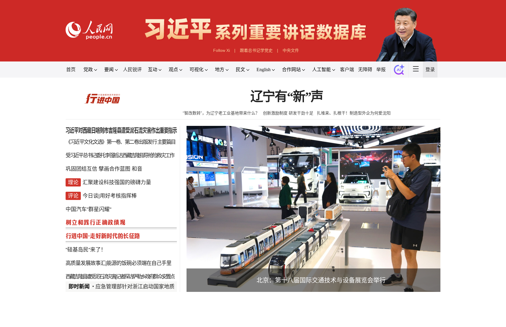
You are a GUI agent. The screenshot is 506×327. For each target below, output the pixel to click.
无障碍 (365, 69)
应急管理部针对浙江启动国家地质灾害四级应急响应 (156, 287)
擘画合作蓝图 (114, 169)
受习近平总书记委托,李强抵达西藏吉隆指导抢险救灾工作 (120, 155)
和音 (137, 169)
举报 (381, 69)
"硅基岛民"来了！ (86, 250)
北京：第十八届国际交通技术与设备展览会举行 (321, 280)
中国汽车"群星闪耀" (88, 209)
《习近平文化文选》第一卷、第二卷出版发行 (111, 142)
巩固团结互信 (81, 169)
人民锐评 (132, 69)
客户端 (347, 69)
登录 (430, 69)
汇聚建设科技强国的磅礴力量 (117, 182)
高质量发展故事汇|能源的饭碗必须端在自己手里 (118, 263)
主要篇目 (166, 142)
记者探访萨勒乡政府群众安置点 (145, 277)
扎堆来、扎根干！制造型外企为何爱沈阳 (354, 113)
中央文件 (291, 50)
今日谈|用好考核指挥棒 (110, 196)
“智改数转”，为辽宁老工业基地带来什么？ (221, 113)
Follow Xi (221, 50)
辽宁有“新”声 (286, 97)
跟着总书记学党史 (256, 50)
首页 (71, 69)
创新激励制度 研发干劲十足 (288, 113)
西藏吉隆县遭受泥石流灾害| (91, 277)
